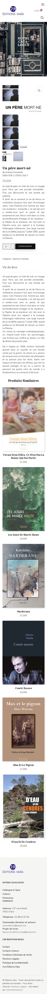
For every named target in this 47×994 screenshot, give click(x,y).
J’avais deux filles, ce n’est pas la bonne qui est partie (23, 456)
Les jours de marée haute (23, 534)
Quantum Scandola (20, 259)
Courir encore (23, 688)
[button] (42, 4)
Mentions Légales (19, 986)
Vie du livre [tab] (10, 267)
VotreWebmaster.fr (14, 990)
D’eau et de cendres (24, 841)
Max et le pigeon (23, 764)
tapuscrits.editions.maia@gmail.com (19, 932)
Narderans (23, 611)
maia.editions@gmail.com (14, 925)
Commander (25, 246)
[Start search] (42, 17)
